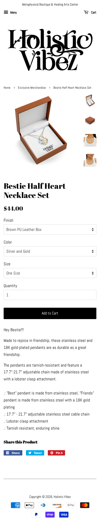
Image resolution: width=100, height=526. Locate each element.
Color (8, 242)
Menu (13, 12)
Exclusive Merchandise (32, 88)
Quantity (10, 285)
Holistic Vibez (62, 497)
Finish (8, 220)
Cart (93, 12)
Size (7, 264)
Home (7, 88)
